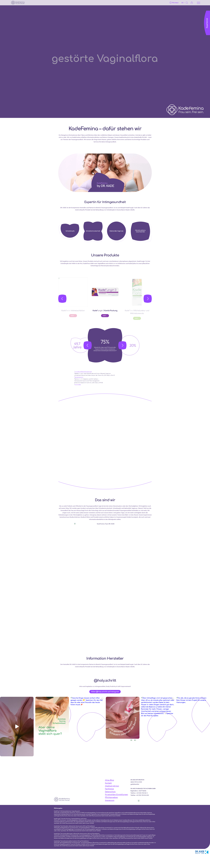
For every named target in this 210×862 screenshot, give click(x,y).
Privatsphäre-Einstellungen (116, 794)
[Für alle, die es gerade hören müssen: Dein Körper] (193, 700)
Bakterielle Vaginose (116, 231)
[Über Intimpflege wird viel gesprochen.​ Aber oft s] (158, 707)
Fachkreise (109, 788)
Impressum (109, 800)
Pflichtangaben (111, 797)
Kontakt (108, 783)
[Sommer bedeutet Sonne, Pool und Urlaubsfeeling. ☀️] (52, 718)
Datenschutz (110, 791)
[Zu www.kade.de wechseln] (201, 852)
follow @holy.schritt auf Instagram (105, 692)
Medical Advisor (112, 786)
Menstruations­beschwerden (140, 231)
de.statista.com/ (79, 377)
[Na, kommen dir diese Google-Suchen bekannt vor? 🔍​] (17, 726)
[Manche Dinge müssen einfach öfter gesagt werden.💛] (87, 701)
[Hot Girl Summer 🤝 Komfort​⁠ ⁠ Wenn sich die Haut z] (122, 718)
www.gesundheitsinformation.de (83, 371)
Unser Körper (104, 420)
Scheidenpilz (70, 231)
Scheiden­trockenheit (93, 231)
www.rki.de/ (78, 384)
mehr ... (73, 315)
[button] (62, 299)
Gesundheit (102, 445)
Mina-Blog (109, 780)
